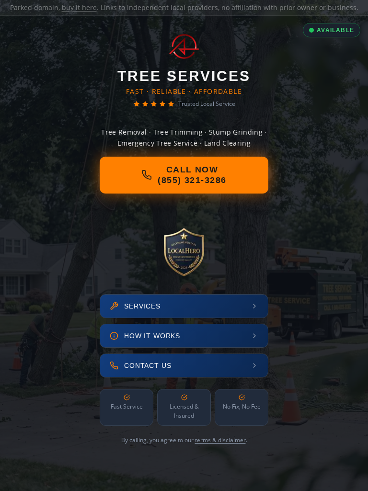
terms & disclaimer (220, 440)
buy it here (79, 7)
